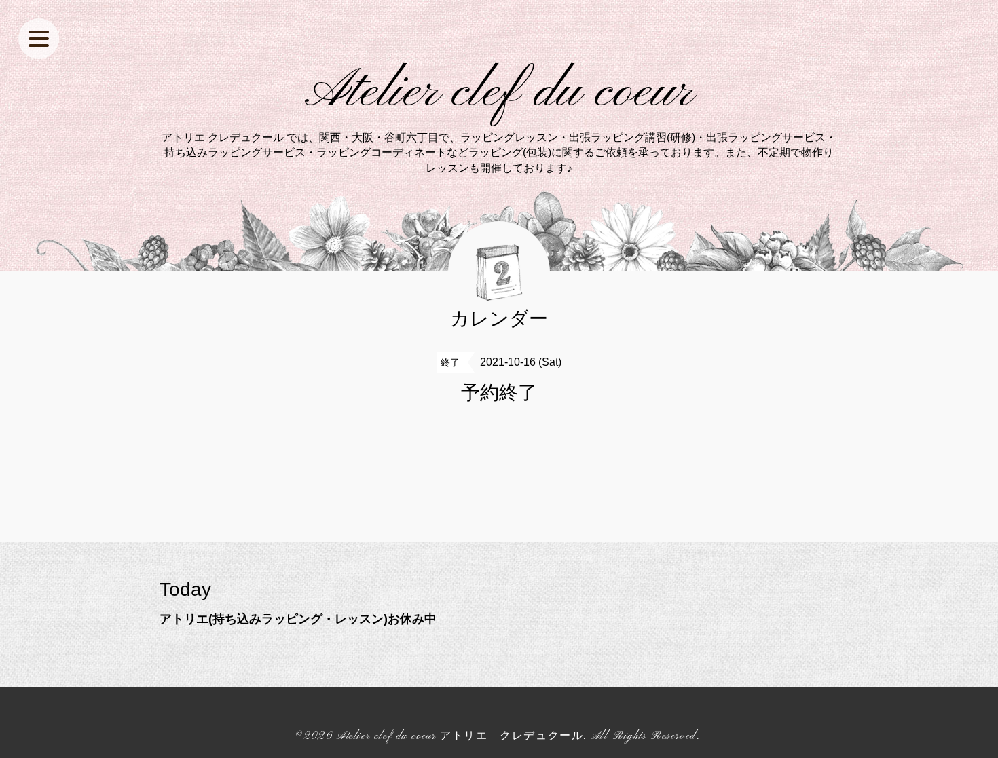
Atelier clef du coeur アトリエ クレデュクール (460, 736)
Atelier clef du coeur (499, 92)
